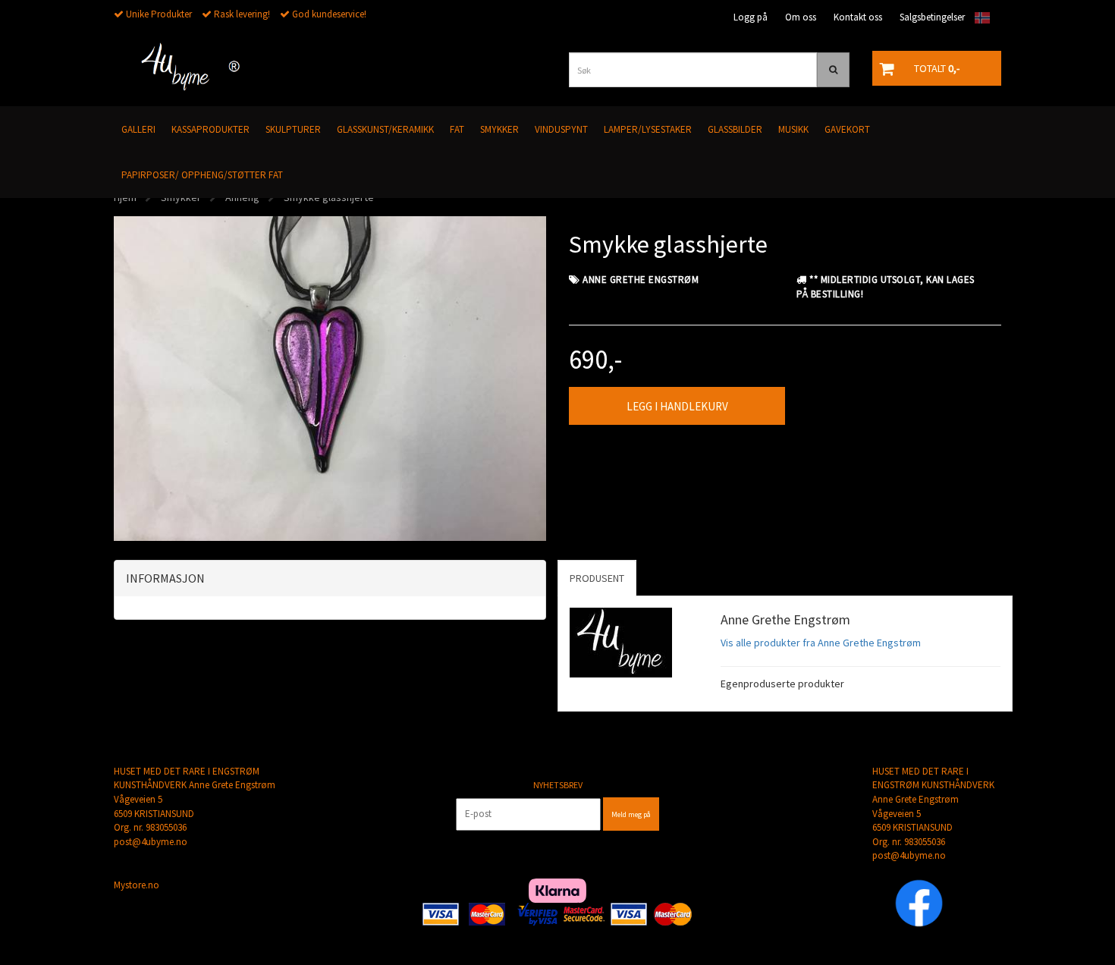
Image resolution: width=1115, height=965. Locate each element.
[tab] (330, 579)
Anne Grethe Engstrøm (641, 279)
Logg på (750, 17)
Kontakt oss (858, 17)
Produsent (597, 578)
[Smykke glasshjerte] (330, 377)
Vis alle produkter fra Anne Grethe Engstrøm (821, 642)
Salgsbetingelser (932, 17)
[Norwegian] (978, 18)
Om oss (800, 17)
